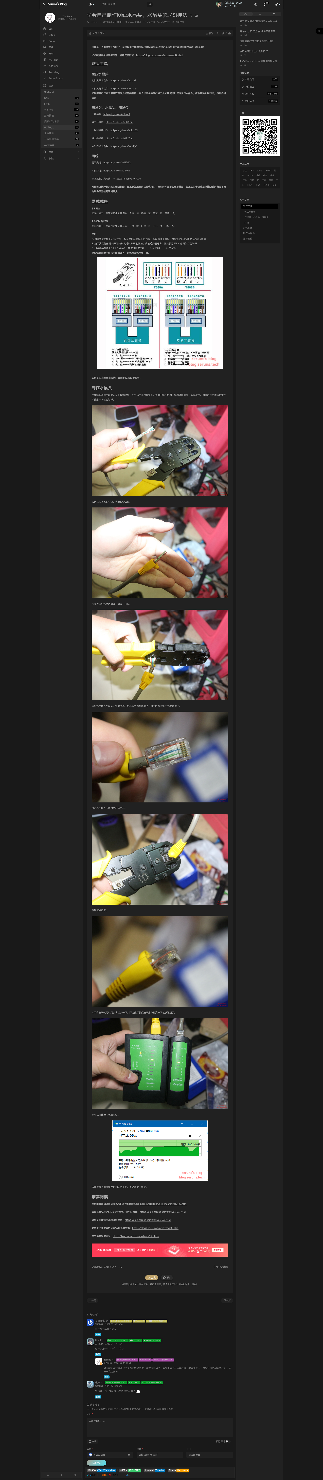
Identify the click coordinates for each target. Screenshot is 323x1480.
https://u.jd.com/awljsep (124, 88)
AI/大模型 (61, 145)
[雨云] (123, 1474)
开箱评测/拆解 (61, 139)
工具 (245, 180)
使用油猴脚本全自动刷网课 (254, 51)
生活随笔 (61, 133)
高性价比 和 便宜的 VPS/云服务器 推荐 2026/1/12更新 (268, 31)
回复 (98, 1334)
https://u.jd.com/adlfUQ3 (124, 130)
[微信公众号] (260, 135)
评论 (90, 1414)
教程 (265, 175)
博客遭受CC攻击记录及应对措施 (256, 41)
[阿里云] (103, 1474)
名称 (90, 1449)
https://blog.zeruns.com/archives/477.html (163, 1212)
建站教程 (61, 115)
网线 (271, 180)
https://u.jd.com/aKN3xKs (117, 162)
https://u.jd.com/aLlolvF (123, 80)
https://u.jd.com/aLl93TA (119, 122)
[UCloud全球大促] (160, 1250)
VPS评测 (61, 109)
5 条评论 (151, 22)
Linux (61, 104)
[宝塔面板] (120, 1474)
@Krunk (108, 1368)
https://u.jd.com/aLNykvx (116, 170)
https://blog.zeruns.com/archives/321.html (136, 1236)
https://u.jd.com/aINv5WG (127, 178)
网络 (275, 185)
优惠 (272, 175)
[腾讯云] (92, 1474)
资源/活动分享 (61, 121)
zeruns (94, 22)
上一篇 (92, 1300)
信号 (252, 180)
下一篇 (227, 1300)
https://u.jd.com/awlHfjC (124, 146)
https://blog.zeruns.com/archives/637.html (159, 55)
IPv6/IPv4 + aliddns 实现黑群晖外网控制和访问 (264, 61)
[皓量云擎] (128, 1474)
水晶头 (250, 185)
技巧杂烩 (61, 127)
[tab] (246, 14)
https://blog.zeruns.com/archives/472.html (148, 1220)
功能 (258, 175)
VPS (252, 170)
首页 (94, 33)
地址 (188, 1449)
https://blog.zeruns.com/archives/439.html (163, 1203)
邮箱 (140, 1449)
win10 (268, 170)
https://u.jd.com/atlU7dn (119, 138)
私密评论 (220, 1441)
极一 (97, 1382)
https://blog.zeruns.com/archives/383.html (155, 1228)
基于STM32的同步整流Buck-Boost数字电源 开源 (266, 21)
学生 (245, 170)
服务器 (260, 170)
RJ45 (258, 185)
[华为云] (113, 1474)
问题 (264, 180)
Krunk (98, 1340)
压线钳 (266, 185)
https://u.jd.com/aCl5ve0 (116, 114)
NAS (61, 98)
